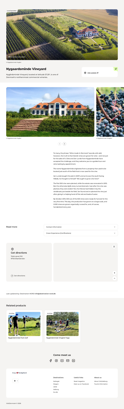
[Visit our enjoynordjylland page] (50, 360)
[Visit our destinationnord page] (73, 360)
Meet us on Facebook (81, 384)
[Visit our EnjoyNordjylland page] (62, 360)
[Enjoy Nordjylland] (19, 373)
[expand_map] (114, 246)
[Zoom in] (114, 273)
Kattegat (56, 381)
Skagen (56, 384)
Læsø (55, 387)
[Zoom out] (114, 278)
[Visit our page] (56, 360)
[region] (85, 262)
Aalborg (56, 389)
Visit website (91, 73)
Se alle (55, 392)
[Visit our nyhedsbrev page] (67, 360)
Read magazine (79, 381)
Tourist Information (101, 384)
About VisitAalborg (100, 381)
